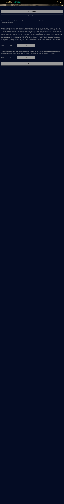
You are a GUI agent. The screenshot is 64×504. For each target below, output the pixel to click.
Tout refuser (32, 16)
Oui (11, 45)
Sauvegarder (32, 64)
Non (26, 45)
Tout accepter (32, 11)
